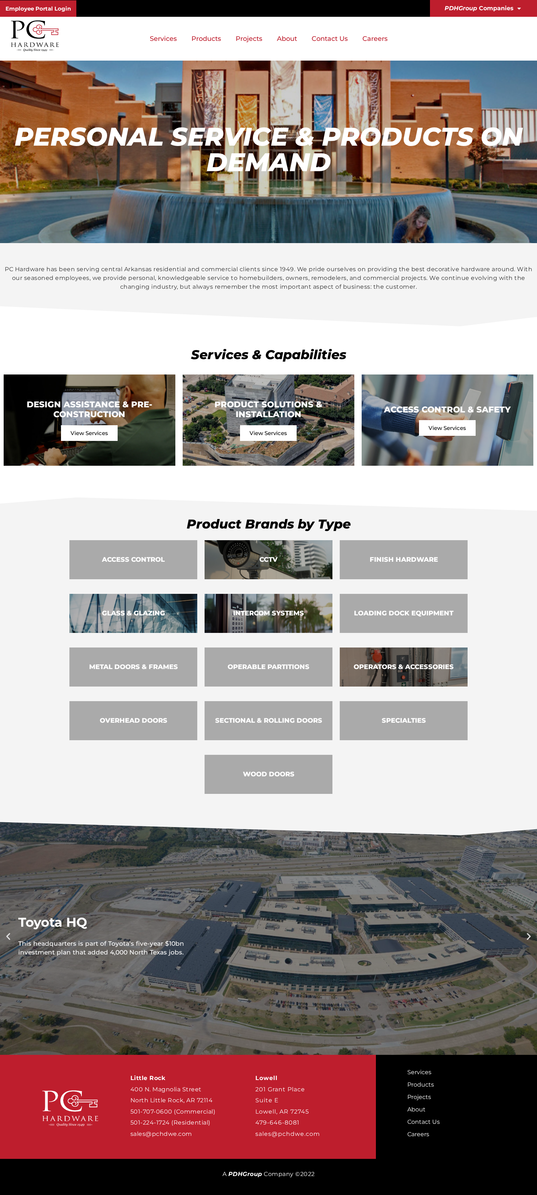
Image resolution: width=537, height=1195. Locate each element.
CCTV (268, 560)
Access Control (133, 560)
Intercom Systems (268, 613)
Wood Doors (268, 774)
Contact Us (330, 39)
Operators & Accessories (404, 667)
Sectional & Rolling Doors (268, 720)
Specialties (404, 720)
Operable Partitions (268, 667)
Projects (249, 39)
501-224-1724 (150, 1122)
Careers (375, 39)
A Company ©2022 (268, 1174)
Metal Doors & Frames (133, 667)
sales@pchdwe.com (161, 1133)
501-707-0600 (151, 1111)
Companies (479, 8)
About (287, 39)
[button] (8, 936)
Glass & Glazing (133, 613)
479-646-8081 (277, 1122)
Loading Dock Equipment (403, 613)
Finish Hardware (404, 560)
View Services (89, 433)
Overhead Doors (133, 720)
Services (163, 39)
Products (206, 39)
